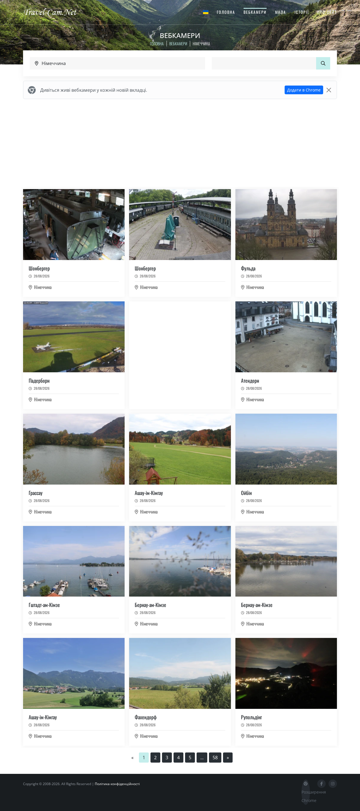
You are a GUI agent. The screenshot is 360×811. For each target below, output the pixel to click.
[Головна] (55, 12)
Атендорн (250, 380)
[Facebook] (321, 783)
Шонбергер (39, 268)
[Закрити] (328, 90)
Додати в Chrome (304, 90)
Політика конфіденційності (117, 783)
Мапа (280, 12)
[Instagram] (332, 783)
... (202, 757)
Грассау (35, 492)
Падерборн (39, 380)
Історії (301, 12)
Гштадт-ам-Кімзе (44, 604)
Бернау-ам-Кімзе (150, 604)
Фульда (248, 268)
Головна (226, 12)
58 (215, 757)
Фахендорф (146, 717)
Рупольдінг (251, 717)
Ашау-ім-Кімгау (149, 492)
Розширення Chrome (306, 796)
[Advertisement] (180, 143)
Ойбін (246, 492)
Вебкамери (255, 12)
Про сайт (327, 12)
